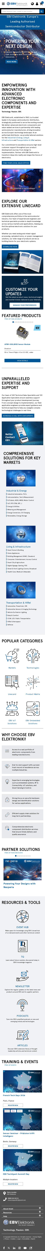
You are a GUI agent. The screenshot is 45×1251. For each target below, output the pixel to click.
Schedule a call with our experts (18, 415)
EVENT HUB (22, 927)
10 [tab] (28, 323)
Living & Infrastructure (18, 546)
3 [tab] (16, 323)
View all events (10, 1065)
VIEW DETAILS (22, 360)
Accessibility (25, 1239)
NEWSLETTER (22, 986)
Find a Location (11, 1192)
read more (11, 61)
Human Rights (37, 1237)
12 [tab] (32, 323)
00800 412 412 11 (13, 1198)
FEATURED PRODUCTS (21, 315)
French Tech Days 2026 (14, 1095)
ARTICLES (22, 1045)
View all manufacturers (13, 852)
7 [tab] (23, 323)
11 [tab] (30, 323)
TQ (22, 956)
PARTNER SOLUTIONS (21, 849)
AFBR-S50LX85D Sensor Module (17, 344)
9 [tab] (29, 857)
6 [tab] (21, 323)
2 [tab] (14, 323)
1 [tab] (15, 857)
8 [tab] (25, 323)
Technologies (33, 667)
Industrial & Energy (15, 137)
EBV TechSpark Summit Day (16, 1174)
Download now (10, 246)
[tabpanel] (22, 60)
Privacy (7, 1239)
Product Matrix (33, 694)
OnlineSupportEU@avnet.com (17, 1200)
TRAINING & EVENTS (20, 1061)
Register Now (13, 1105)
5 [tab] (22, 857)
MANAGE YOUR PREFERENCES (24, 305)
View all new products (13, 319)
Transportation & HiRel (26, 140)
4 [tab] (18, 323)
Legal (19, 1239)
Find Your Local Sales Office (16, 163)
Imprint (33, 1239)
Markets (12, 667)
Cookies (13, 1239)
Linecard (12, 694)
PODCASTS (22, 1015)
